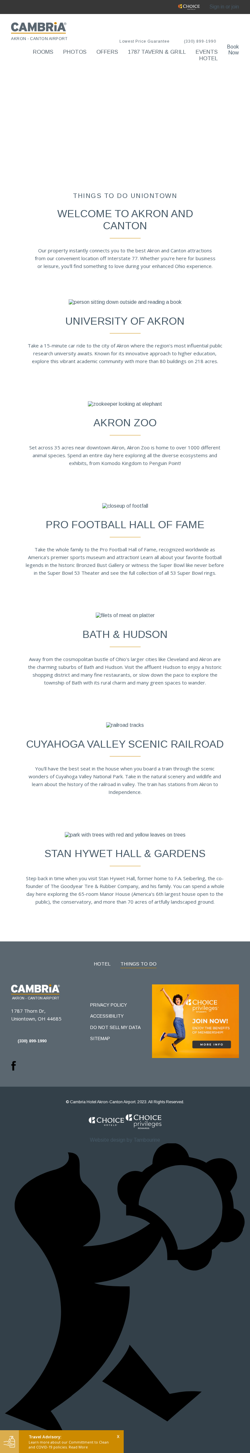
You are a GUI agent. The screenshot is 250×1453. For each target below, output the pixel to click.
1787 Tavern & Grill (157, 52)
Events (207, 52)
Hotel (208, 58)
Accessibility (107, 1016)
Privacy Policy (108, 1005)
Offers (107, 52)
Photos (75, 52)
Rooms (43, 52)
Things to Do (138, 963)
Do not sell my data (115, 1027)
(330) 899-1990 (200, 41)
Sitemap (100, 1038)
